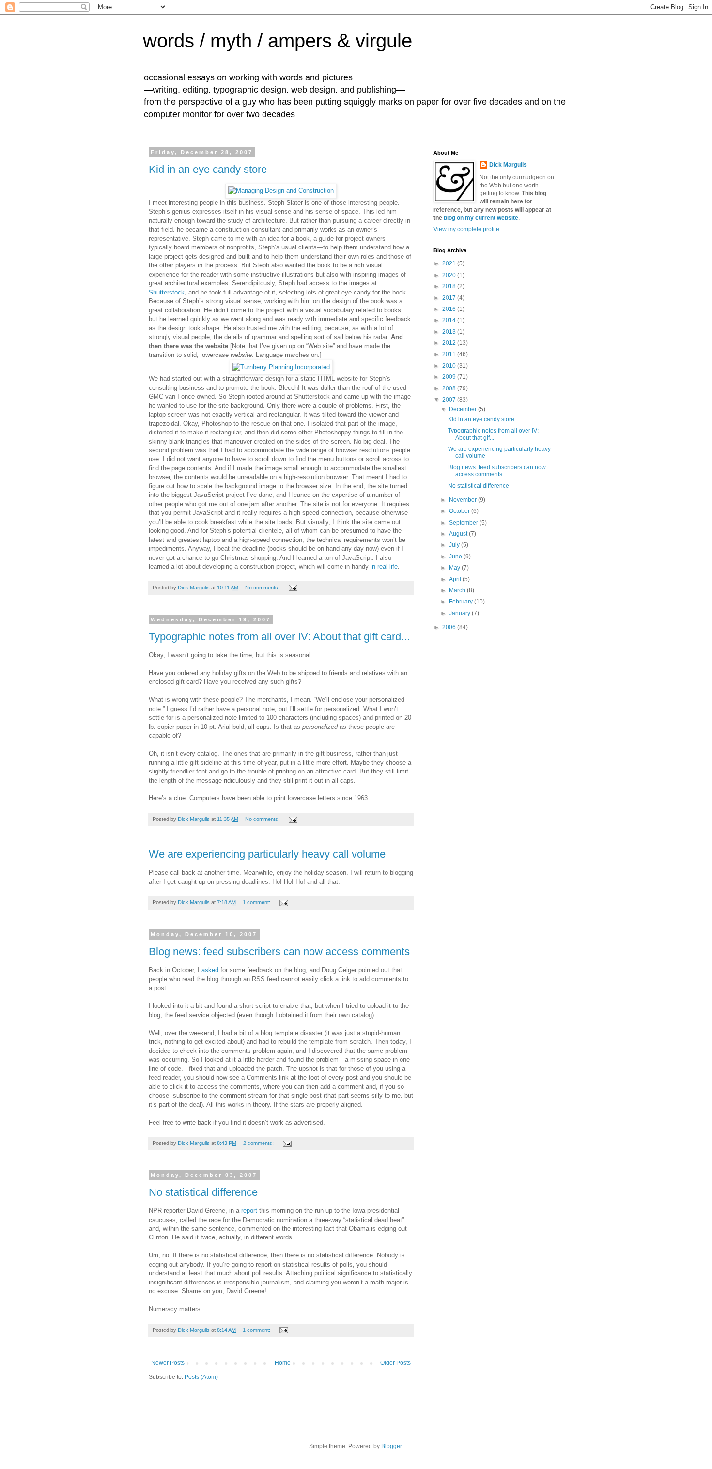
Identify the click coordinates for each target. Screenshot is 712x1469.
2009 (449, 376)
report (249, 1210)
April (456, 579)
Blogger (391, 1446)
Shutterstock (167, 292)
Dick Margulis (508, 164)
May (455, 567)
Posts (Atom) (201, 1377)
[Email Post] (292, 587)
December (463, 409)
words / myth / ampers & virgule (277, 40)
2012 (449, 343)
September (464, 522)
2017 (449, 297)
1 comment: (257, 902)
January (460, 613)
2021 (449, 263)
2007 (449, 399)
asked (209, 970)
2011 (449, 354)
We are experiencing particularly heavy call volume (267, 854)
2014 (449, 320)
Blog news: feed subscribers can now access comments (279, 951)
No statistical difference (203, 1192)
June (456, 556)
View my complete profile (466, 229)
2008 (449, 388)
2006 (449, 627)
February (461, 601)
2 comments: (259, 1143)
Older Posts (395, 1363)
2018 (449, 286)
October (460, 511)
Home (283, 1363)
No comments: (263, 587)
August (459, 533)
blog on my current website (481, 218)
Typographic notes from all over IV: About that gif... (493, 434)
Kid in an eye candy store (208, 169)
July (455, 544)
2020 (449, 275)
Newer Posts (168, 1363)
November (463, 499)
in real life (384, 566)
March (458, 590)
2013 (449, 331)
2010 (449, 365)
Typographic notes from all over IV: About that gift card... (279, 637)
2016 (449, 309)
